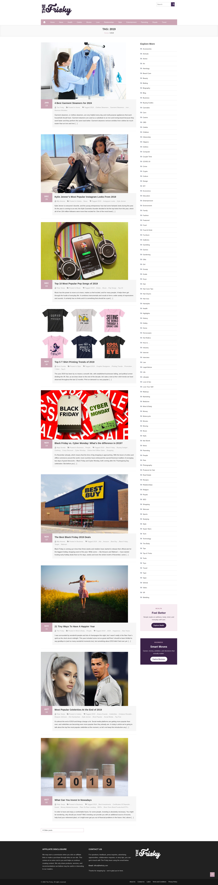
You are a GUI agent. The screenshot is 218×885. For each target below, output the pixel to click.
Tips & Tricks (147, 553)
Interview (146, 357)
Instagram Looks (109, 201)
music (104, 288)
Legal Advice (147, 367)
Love (98, 22)
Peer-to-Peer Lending (88, 807)
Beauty (145, 78)
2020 (109, 631)
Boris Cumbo (61, 366)
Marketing (146, 397)
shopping (110, 450)
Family (145, 210)
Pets (144, 460)
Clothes (145, 147)
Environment (147, 205)
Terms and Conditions (159, 882)
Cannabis (146, 108)
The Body (146, 543)
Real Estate (147, 475)
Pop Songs (112, 288)
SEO (144, 499)
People (87, 447)
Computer (146, 152)
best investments (105, 804)
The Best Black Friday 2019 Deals (73, 537)
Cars (144, 112)
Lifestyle (146, 377)
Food (145, 225)
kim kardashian (74, 717)
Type (144, 573)
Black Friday (110, 447)
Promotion (128, 366)
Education (146, 196)
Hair (144, 284)
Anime (145, 59)
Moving (145, 426)
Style (120, 22)
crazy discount (67, 450)
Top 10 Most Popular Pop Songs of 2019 (76, 283)
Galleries (146, 240)
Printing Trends (117, 366)
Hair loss (146, 299)
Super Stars (147, 529)
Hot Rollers (147, 338)
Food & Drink (147, 230)
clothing (58, 450)
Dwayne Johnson (61, 717)
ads (100, 541)
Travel (164, 22)
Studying (146, 519)
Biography (146, 88)
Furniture (146, 235)
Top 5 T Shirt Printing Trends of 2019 (74, 362)
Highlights (146, 313)
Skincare (146, 509)
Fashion (146, 215)
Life (144, 372)
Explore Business (159, 659)
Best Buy (114, 541)
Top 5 (63, 369)
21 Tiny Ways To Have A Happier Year (75, 626)
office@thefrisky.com (101, 865)
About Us (132, 882)
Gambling (146, 245)
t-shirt (57, 369)
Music (78, 288)
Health (70, 22)
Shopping (146, 504)
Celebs (79, 22)
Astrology (146, 68)
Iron (127, 107)
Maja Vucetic (61, 447)
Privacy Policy (172, 882)
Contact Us (141, 882)
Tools (145, 558)
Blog (144, 93)
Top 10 (120, 288)
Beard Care (147, 73)
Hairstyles (146, 303)
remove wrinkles (61, 110)
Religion (146, 490)
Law (144, 362)
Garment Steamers (117, 107)
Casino (145, 117)
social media (108, 717)
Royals (154, 22)
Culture (145, 176)
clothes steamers (102, 107)
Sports (145, 514)
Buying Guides (148, 103)
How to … (146, 343)
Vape (144, 578)
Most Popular (97, 717)
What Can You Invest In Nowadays (73, 800)
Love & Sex (147, 382)
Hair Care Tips (148, 289)
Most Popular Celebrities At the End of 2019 (78, 709)
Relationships (109, 22)
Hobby (145, 323)
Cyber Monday (80, 450)
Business (80, 447)
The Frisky (60, 107)
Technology (147, 539)
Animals (146, 54)
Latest (148, 882)
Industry (146, 348)
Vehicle (145, 583)
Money (145, 411)
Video (145, 588)
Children (146, 132)
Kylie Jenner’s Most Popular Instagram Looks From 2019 (85, 197)
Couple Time (147, 157)
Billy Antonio (61, 201)
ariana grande (102, 714)
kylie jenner (121, 201)
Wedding (146, 597)
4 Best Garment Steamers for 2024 (73, 103)
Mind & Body (80, 631)
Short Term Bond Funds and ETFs (116, 807)
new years (126, 631)
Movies (89, 22)
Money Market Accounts (69, 807)
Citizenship (147, 137)
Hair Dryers (147, 294)
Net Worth (146, 441)
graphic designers (103, 366)
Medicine (146, 401)
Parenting (144, 22)
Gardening (146, 254)
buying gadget (122, 447)
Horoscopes (147, 333)
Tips (144, 548)
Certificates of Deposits (121, 804)
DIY (144, 186)
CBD (144, 122)
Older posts (48, 830)
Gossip (145, 269)
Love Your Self (148, 387)
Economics (147, 191)
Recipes (146, 480)
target (57, 544)
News (61, 22)
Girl (144, 264)
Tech (144, 534)
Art (144, 63)
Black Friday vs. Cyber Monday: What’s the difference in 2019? (89, 443)
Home (52, 22)
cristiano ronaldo (125, 714)
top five (118, 717)
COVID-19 (146, 161)
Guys (145, 279)
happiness (116, 631)
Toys (144, 563)
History (145, 318)
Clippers (146, 142)
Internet (145, 352)
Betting (145, 83)
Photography (147, 465)
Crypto (145, 171)
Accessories (147, 49)
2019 (92, 107)
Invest (57, 807)
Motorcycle (147, 416)
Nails (144, 436)
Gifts (144, 259)
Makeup (146, 392)
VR (144, 592)
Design (145, 181)
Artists (98, 288)
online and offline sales (96, 450)
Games (145, 250)
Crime (145, 166)
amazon (106, 541)
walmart (64, 544)
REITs (100, 807)
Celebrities (113, 714)
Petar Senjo (61, 288)
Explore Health (159, 625)
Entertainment (131, 22)
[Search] (173, 4)
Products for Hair (149, 470)
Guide (145, 274)
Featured (146, 220)
